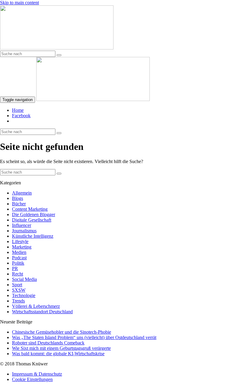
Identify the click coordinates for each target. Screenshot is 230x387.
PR (15, 268)
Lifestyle (20, 241)
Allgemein (22, 192)
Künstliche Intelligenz (32, 236)
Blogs (17, 198)
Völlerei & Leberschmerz (36, 306)
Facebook (21, 115)
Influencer (21, 225)
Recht (17, 273)
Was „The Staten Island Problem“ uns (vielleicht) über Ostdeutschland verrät (84, 337)
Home (18, 110)
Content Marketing (30, 209)
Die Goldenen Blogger (33, 214)
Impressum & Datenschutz (37, 374)
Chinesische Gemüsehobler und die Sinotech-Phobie (61, 332)
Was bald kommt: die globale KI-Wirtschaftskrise (58, 353)
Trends (18, 300)
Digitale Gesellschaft (31, 219)
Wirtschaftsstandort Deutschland (42, 311)
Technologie (23, 295)
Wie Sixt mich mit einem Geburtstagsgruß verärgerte (61, 348)
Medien (19, 252)
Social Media (24, 279)
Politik (18, 263)
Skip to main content (19, 2)
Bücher (19, 203)
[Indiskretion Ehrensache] (57, 47)
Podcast (19, 257)
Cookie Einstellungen (32, 379)
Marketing (21, 246)
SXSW (18, 290)
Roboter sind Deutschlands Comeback (48, 342)
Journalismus (24, 230)
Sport (17, 284)
